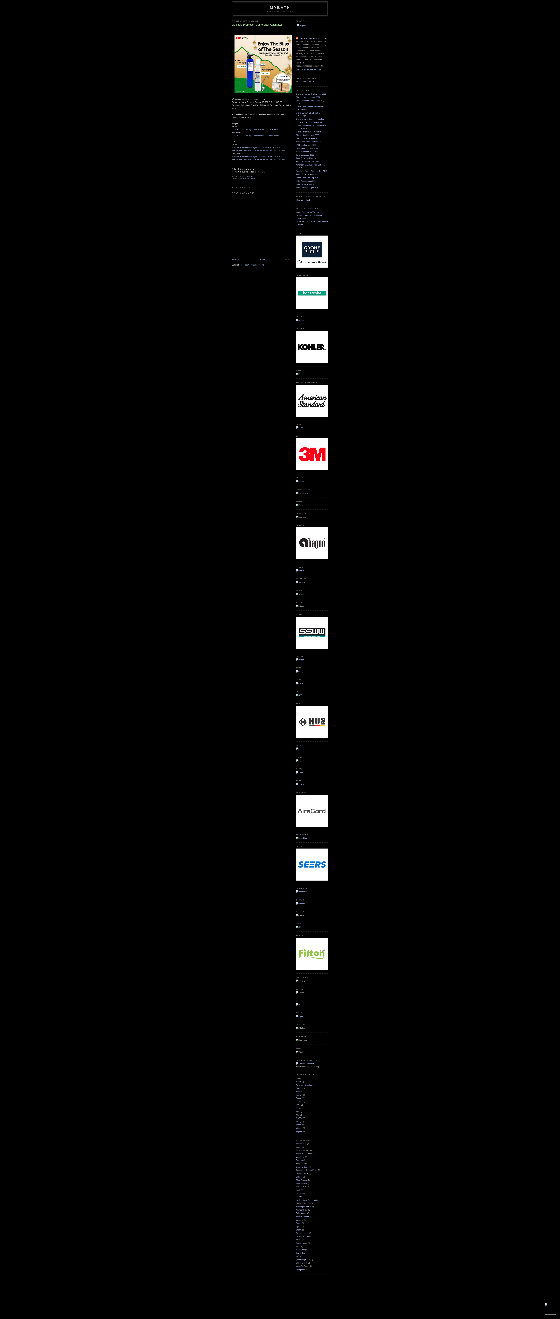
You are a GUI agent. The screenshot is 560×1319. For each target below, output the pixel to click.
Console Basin (302, 1173)
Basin (298, 1147)
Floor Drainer (301, 1180)
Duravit (299, 1095)
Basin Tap (300, 1157)
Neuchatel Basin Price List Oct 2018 (311, 171)
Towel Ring (300, 1253)
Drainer (299, 1177)
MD (297, 1115)
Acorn (298, 1082)
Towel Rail (300, 1250)
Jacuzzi (299, 1193)
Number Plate (302, 1210)
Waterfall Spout (302, 1266)
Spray (298, 1226)
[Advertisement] (280, 1302)
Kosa (298, 1111)
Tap (297, 1246)
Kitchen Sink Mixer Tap (306, 1200)
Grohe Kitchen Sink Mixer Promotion (311, 122)
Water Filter (249, 178)
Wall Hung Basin (303, 1260)
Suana (298, 1240)
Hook (298, 1190)
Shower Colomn (302, 1217)
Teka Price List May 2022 (307, 158)
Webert (299, 1128)
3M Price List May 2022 (306, 145)
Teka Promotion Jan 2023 (307, 152)
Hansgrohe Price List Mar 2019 (309, 142)
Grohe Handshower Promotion (308, 132)
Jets (298, 1197)
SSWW (299, 1118)
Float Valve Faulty (303, 200)
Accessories (301, 1144)
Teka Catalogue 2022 (305, 155)
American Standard (304, 1085)
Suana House (301, 1243)
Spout (298, 1223)
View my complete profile (308, 70)
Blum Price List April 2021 (307, 148)
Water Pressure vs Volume (307, 212)
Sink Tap (299, 1220)
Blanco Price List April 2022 (307, 138)
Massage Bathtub (303, 1207)
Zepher (299, 1131)
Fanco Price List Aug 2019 (307, 178)
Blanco (299, 1088)
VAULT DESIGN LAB (305, 81)
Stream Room (302, 1236)
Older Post (287, 260)
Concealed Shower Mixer (306, 1170)
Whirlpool (300, 1269)
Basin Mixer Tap (303, 1154)
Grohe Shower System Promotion (310, 119)
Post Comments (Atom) (254, 265)
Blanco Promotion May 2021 (308, 97)
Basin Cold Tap (302, 1150)
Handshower (301, 1187)
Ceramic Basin (302, 1167)
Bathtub (299, 1160)
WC (297, 1256)
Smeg (298, 1121)
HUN (298, 1105)
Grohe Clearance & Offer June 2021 (311, 94)
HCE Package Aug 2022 (306, 181)
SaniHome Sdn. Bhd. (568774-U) (313, 38)
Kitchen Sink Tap (303, 1203)
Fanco (298, 1098)
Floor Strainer (301, 1183)
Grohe (298, 1102)
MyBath (280, 7)
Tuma (298, 1125)
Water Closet (301, 1263)
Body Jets (300, 1164)
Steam (299, 1230)
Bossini (299, 1092)
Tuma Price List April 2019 (307, 187)
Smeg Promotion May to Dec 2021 (310, 162)
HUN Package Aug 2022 (306, 184)
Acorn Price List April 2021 (307, 174)
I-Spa (298, 1108)
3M (241, 178)
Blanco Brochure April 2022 (307, 135)
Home (262, 260)
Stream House (302, 1233)
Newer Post (237, 260)
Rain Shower (301, 1213)
